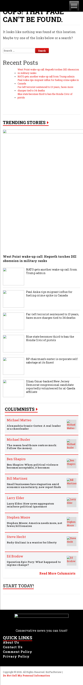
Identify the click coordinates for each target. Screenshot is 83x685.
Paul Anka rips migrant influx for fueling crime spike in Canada (48, 81)
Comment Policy (17, 652)
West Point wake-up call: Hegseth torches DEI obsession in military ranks (48, 71)
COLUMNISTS (20, 409)
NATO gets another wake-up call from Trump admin (46, 76)
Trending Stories (24, 122)
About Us (11, 642)
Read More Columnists (57, 573)
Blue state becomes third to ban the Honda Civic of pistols (45, 95)
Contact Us (13, 647)
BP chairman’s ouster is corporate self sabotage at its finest (52, 360)
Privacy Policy (16, 656)
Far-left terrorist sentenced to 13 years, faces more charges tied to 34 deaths (45, 88)
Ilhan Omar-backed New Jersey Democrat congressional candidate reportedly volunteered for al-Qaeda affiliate (50, 387)
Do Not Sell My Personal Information (26, 675)
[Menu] (74, 6)
